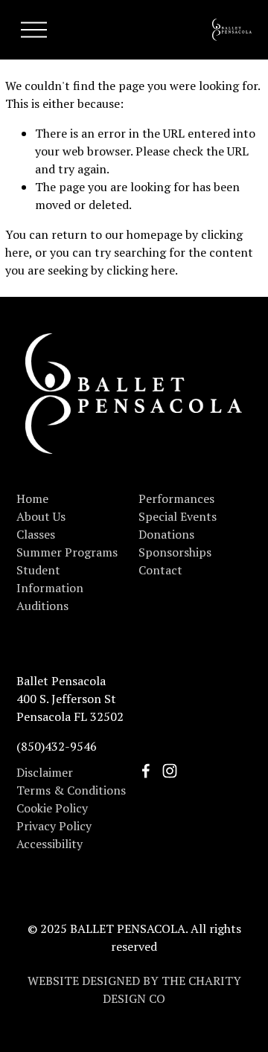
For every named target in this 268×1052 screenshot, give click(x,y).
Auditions (42, 605)
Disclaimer (44, 772)
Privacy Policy (54, 826)
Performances (176, 498)
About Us (41, 516)
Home (32, 498)
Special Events (177, 516)
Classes (35, 534)
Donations (166, 534)
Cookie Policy (52, 808)
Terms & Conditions (71, 790)
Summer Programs (67, 552)
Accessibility (49, 843)
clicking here (140, 270)
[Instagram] (169, 770)
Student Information (49, 579)
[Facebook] (145, 770)
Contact (160, 570)
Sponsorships (174, 552)
